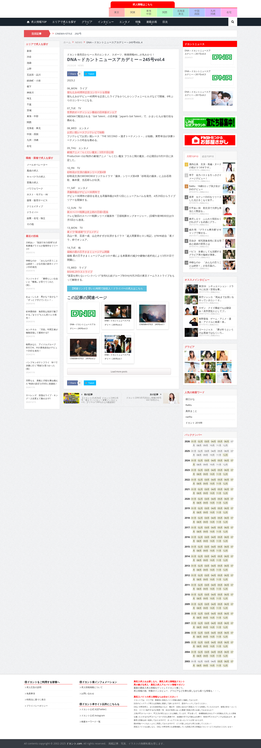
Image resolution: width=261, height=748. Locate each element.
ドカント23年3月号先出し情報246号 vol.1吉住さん (143, 398)
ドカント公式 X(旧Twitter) (93, 709)
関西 (164, 12)
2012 (187, 575)
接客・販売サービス (37, 200)
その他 (30, 224)
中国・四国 (32, 134)
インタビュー (106, 21)
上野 (29, 68)
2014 (187, 556)
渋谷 (29, 56)
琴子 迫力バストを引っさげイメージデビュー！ (205, 176)
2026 (187, 441)
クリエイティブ (35, 206)
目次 (165, 21)
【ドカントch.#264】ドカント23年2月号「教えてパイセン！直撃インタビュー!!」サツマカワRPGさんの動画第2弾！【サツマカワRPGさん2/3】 (99, 401)
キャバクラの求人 (36, 176)
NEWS (81, 65)
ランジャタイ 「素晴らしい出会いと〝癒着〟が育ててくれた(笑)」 (42, 281)
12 (224, 455)
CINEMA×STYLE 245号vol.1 (151, 324)
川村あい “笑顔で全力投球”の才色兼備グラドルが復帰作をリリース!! (42, 245)
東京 (116, 12)
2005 (187, 642)
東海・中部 (32, 116)
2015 (187, 546)
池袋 (29, 62)
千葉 (29, 104)
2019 (187, 508)
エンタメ (124, 21)
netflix (189, 416)
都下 (29, 86)
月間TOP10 (192, 156)
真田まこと (191, 411)
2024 (187, 460)
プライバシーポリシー (37, 705)
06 (225, 441)
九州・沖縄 (32, 140)
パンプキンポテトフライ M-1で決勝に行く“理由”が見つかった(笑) (42, 365)
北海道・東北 (34, 128)
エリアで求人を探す (64, 21)
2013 (187, 565)
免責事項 (30, 693)
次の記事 (154, 394)
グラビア (87, 21)
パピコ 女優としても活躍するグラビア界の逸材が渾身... (205, 253)
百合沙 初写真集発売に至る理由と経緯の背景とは (205, 242)
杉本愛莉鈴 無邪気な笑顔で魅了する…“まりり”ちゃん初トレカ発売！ (42, 314)
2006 (187, 632)
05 (219, 441)
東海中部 (148, 12)
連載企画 (151, 21)
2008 (187, 613)
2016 (187, 537)
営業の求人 (32, 182)
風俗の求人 (32, 170)
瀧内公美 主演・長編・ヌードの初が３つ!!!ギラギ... (205, 166)
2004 (187, 652)
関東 (132, 12)
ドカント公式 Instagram (93, 715)
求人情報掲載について (92, 687)
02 (199, 441)
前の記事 (88, 394)
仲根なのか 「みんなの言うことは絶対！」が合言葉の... (205, 264)
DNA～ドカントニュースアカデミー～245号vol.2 (117, 322)
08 (198, 474)
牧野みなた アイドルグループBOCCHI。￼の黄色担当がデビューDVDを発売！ (41, 347)
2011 (187, 585)
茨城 (29, 110)
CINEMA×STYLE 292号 (68, 33)
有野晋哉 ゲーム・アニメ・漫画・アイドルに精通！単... (215, 320)
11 (217, 474)
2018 (187, 517)
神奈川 (30, 92)
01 (192, 441)
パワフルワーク (35, 188)
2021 (187, 489)
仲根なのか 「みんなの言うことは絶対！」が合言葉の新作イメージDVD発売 (42, 263)
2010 (187, 594)
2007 (187, 623)
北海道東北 (181, 12)
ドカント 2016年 (194, 422)
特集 (138, 21)
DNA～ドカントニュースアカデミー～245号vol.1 (117, 356)
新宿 (29, 50)
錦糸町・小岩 (34, 80)
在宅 (229, 12)
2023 (187, 470)
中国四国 (196, 12)
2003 (187, 661)
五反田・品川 (34, 74)
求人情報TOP (39, 21)
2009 (187, 604)
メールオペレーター (37, 164)
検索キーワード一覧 (90, 721)
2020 (187, 498)
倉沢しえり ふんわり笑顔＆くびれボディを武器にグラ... (205, 220)
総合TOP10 (208, 156)
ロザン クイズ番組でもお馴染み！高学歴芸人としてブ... (215, 309)
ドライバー (32, 212)
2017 (187, 527)
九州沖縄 (212, 12)
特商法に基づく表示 (36, 699)
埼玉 (29, 98)
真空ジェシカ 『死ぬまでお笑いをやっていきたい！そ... (216, 298)
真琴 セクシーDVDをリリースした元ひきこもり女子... (205, 198)
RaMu (189, 405)
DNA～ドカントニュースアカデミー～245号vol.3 (83, 326)
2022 (187, 479)
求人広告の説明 (33, 687)
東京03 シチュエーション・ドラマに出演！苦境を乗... (216, 288)
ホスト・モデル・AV (37, 194)
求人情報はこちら (143, 4)
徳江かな (190, 399)
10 (211, 474)
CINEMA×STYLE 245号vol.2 (82, 358)
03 (206, 441)
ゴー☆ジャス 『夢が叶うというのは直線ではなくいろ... (216, 331)
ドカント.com (74, 743)
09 (204, 474)
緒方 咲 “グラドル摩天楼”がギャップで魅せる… (205, 231)
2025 (187, 451)
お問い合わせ (87, 693)
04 (212, 441)
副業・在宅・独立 (36, 218)
